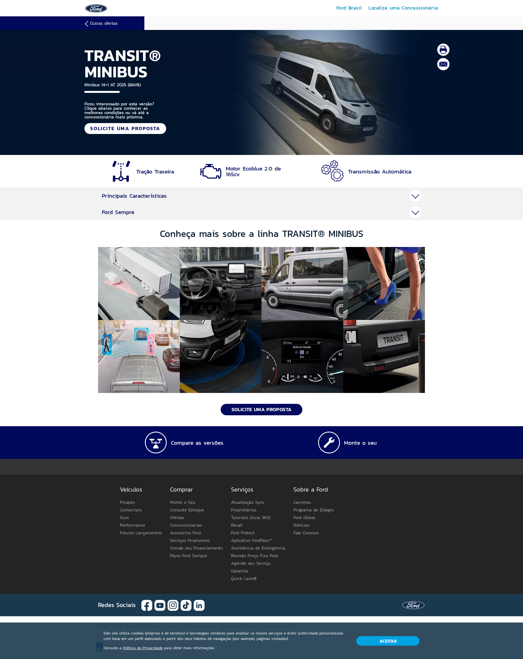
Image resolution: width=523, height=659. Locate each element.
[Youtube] (159, 604)
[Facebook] (146, 604)
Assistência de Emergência (258, 548)
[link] (96, 7)
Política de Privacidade (143, 648)
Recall (236, 525)
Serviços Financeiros (190, 540)
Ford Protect (243, 532)
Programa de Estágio (313, 510)
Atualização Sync (247, 502)
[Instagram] (173, 604)
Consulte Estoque (187, 510)
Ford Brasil (349, 7)
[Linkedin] (199, 604)
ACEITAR (388, 641)
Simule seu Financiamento (196, 548)
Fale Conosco (306, 532)
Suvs (124, 517)
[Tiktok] (186, 604)
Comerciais (131, 510)
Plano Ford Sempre (188, 555)
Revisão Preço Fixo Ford (254, 555)
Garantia (239, 571)
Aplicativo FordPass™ (251, 540)
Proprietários (243, 510)
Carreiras (302, 502)
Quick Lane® (244, 578)
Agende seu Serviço (250, 563)
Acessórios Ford (185, 532)
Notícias (301, 525)
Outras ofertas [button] (104, 23)
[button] (139, 283)
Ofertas (177, 517)
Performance (132, 525)
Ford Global (304, 517)
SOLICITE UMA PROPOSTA (125, 128)
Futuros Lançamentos (141, 532)
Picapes (127, 502)
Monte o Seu (182, 502)
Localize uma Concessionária (403, 7)
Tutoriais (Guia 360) (250, 517)
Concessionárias (186, 525)
